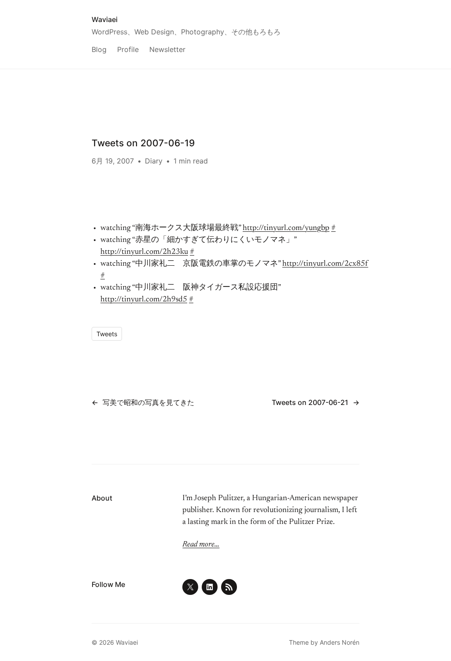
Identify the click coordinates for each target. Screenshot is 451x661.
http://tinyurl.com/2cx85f (325, 264)
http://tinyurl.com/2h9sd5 (143, 300)
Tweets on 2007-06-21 (310, 402)
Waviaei (105, 19)
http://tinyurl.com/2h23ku (144, 252)
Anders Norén (339, 642)
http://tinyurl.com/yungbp (286, 228)
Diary (154, 160)
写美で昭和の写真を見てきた (148, 402)
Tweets (106, 334)
